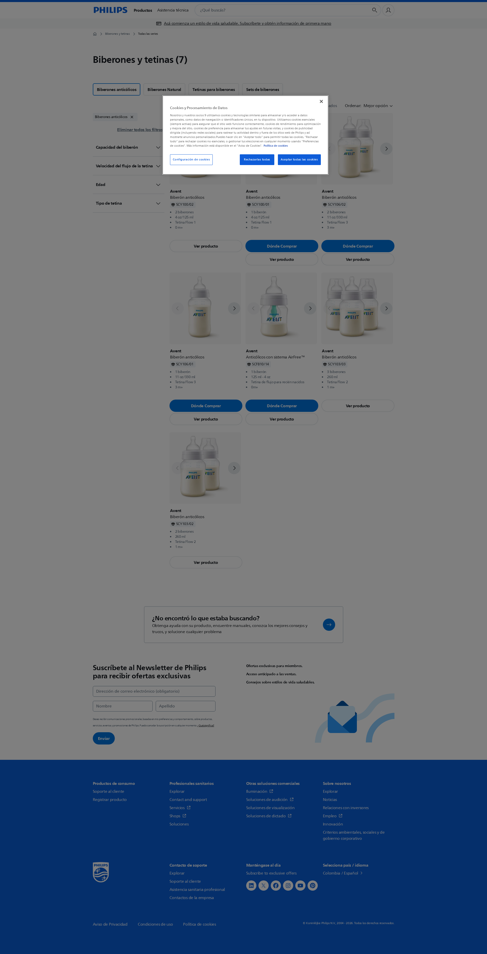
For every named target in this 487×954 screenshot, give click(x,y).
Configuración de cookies (191, 159)
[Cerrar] (321, 101)
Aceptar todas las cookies (299, 159)
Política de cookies (276, 145)
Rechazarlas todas (257, 159)
